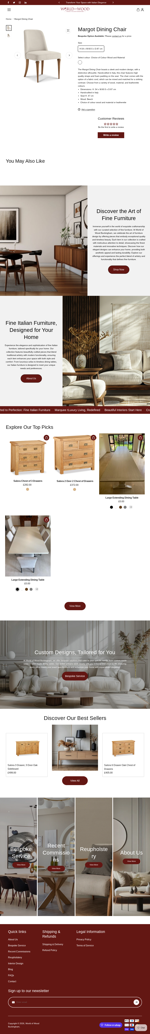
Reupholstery (15, 957)
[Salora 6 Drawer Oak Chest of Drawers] (123, 748)
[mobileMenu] (9, 9)
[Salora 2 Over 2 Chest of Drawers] (75, 455)
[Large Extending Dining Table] (122, 463)
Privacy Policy (83, 939)
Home (8, 19)
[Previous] (59, 2)
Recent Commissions (19, 951)
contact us (116, 36)
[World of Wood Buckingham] (75, 10)
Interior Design (15, 963)
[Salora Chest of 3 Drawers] (28, 455)
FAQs (11, 975)
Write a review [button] (111, 135)
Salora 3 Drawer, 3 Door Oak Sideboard (23, 767)
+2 (131, 507)
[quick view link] (46, 437)
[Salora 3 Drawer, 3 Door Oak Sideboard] (27, 748)
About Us (31, 378)
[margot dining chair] (68, 30)
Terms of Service (85, 945)
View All (75, 780)
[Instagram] (19, 2)
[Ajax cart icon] (138, 9)
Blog (10, 969)
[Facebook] (8, 2)
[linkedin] (25, 2)
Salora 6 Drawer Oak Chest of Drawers (119, 767)
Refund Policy (49, 950)
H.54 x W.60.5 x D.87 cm (91, 49)
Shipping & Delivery (52, 944)
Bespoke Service (75, 676)
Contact (12, 981)
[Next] (113, 2)
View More (75, 606)
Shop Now (118, 269)
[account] (142, 9)
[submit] (136, 1002)
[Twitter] (14, 2)
